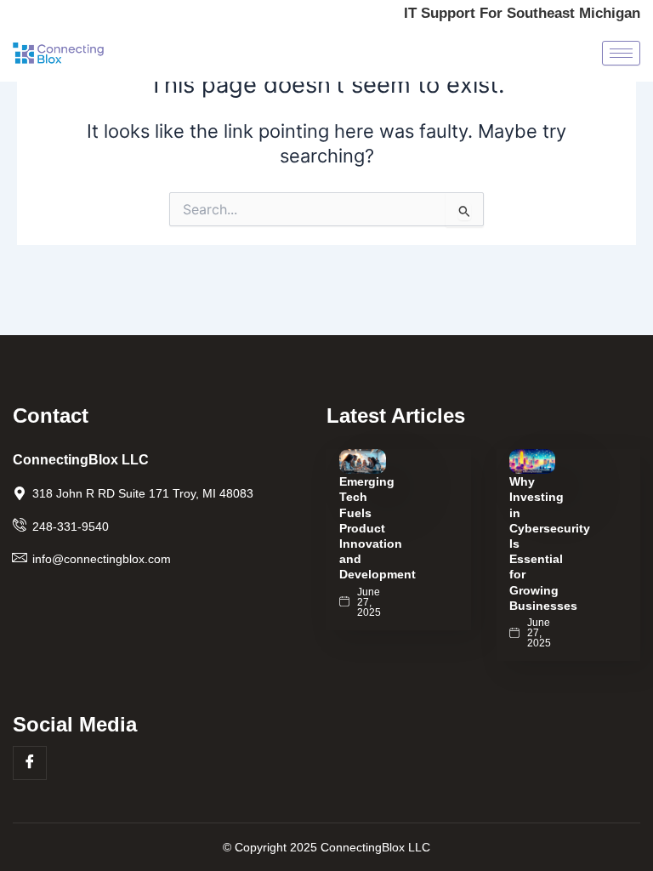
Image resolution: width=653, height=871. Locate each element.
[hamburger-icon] (621, 53)
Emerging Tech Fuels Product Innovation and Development (377, 528)
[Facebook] (30, 763)
